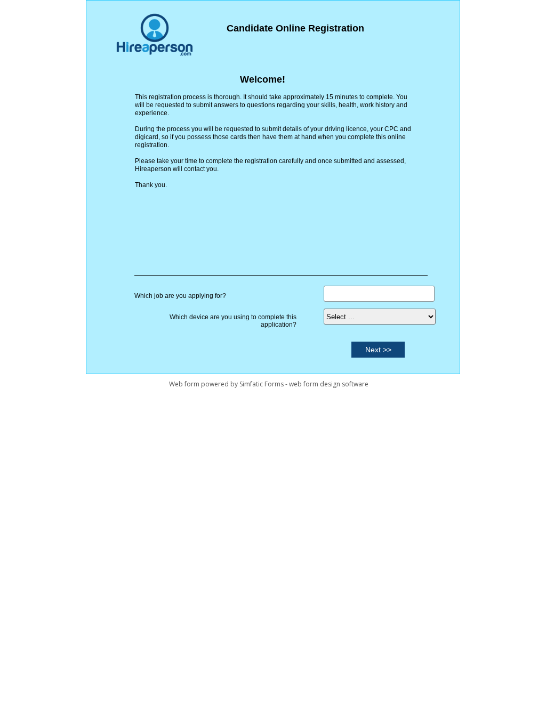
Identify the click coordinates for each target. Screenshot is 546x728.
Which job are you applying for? (180, 296)
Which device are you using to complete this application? (233, 320)
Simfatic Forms (261, 384)
